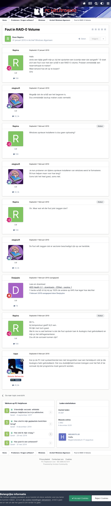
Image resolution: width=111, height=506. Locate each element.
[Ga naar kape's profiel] (15, 366)
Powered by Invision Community (55, 464)
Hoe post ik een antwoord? (25, 442)
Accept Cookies (81, 498)
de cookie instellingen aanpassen (37, 500)
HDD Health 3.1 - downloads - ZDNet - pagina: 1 (50, 287)
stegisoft (16, 88)
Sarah (12, 415)
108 (16, 78)
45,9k (16, 385)
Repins (20, 37)
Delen (83, 39)
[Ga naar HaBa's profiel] (62, 437)
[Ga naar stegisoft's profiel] (15, 100)
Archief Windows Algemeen (40, 40)
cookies (13, 497)
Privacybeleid (44, 459)
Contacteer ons (57, 459)
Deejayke (16, 278)
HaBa (70, 437)
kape (16, 353)
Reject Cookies (101, 498)
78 (16, 306)
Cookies (69, 459)
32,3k (16, 116)
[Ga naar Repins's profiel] (8, 39)
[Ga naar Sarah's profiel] (7, 410)
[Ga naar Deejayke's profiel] (15, 290)
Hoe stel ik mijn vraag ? (24, 433)
